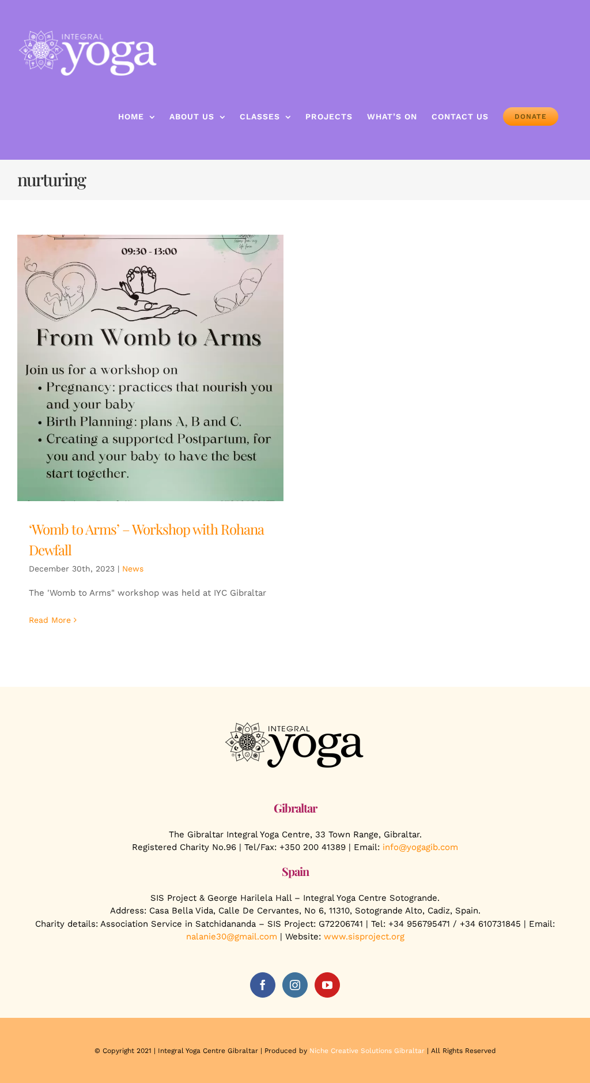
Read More (50, 620)
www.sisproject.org (364, 936)
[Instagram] (295, 985)
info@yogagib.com (420, 847)
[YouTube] (327, 985)
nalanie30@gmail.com (231, 936)
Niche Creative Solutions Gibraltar (367, 1051)
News (132, 568)
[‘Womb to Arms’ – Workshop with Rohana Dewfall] (150, 368)
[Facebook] (262, 985)
